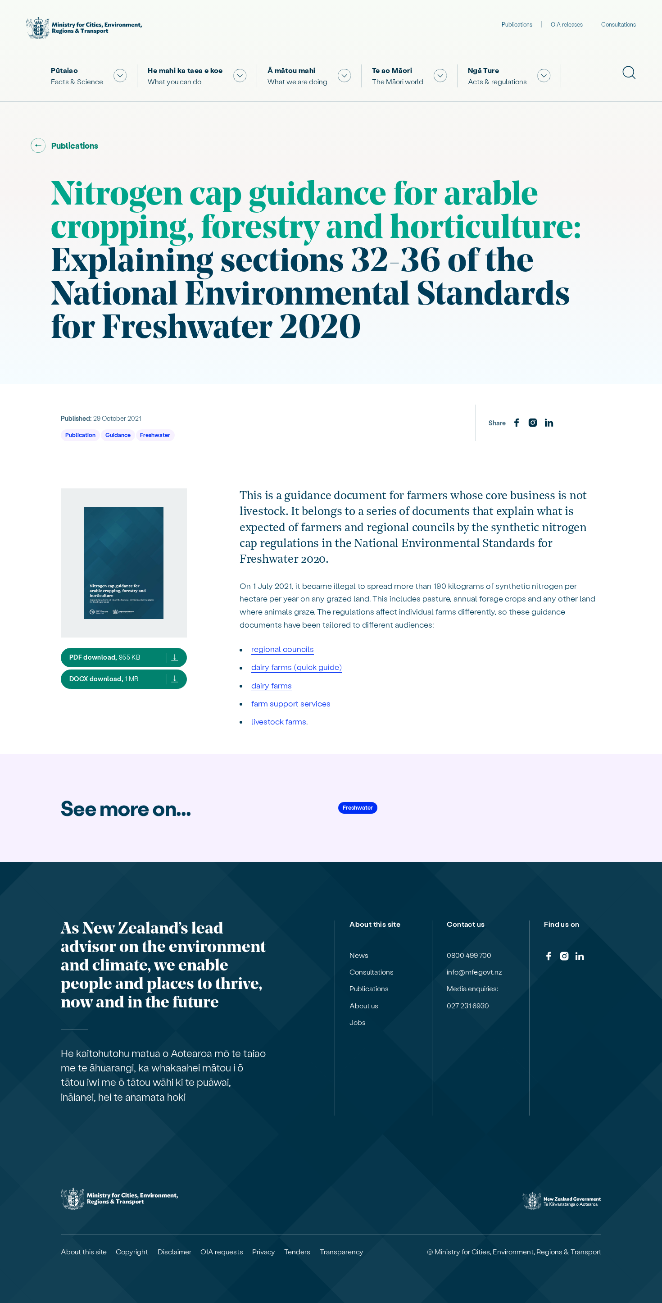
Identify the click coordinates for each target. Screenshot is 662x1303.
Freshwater (155, 434)
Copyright (132, 1251)
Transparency (341, 1251)
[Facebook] (516, 423)
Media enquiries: (472, 988)
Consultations (618, 24)
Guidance (118, 434)
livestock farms (278, 721)
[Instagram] (532, 423)
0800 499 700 (469, 955)
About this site (84, 1251)
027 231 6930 (468, 1005)
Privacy (263, 1251)
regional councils (282, 648)
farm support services (291, 703)
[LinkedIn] (548, 423)
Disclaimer (174, 1251)
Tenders (297, 1251)
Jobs (357, 1022)
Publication (80, 434)
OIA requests (221, 1251)
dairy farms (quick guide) (296, 666)
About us (363, 1005)
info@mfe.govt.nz (474, 971)
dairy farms (271, 685)
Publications (517, 24)
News (358, 955)
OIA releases (567, 24)
